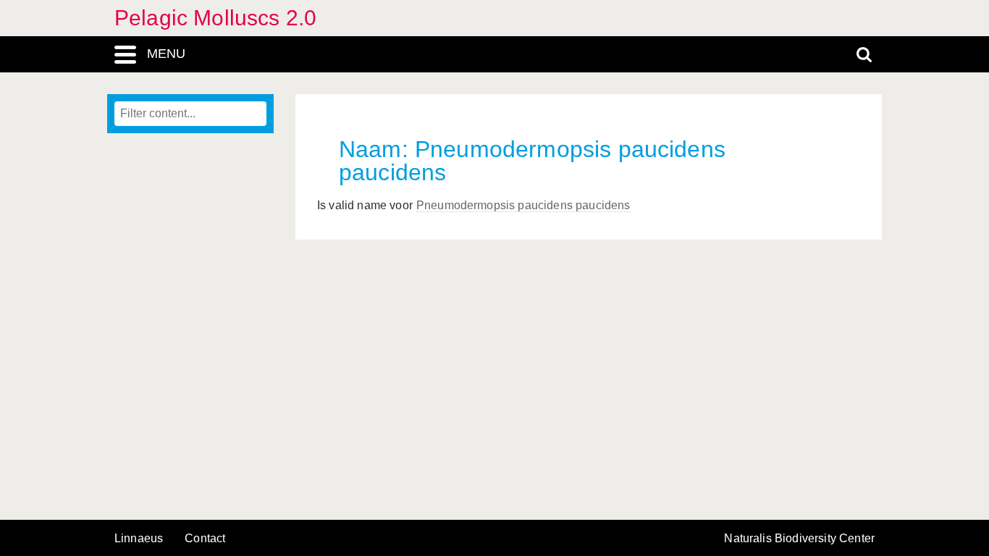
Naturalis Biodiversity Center (799, 538)
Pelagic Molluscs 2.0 (215, 18)
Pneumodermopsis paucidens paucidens (523, 205)
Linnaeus (138, 538)
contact (205, 538)
